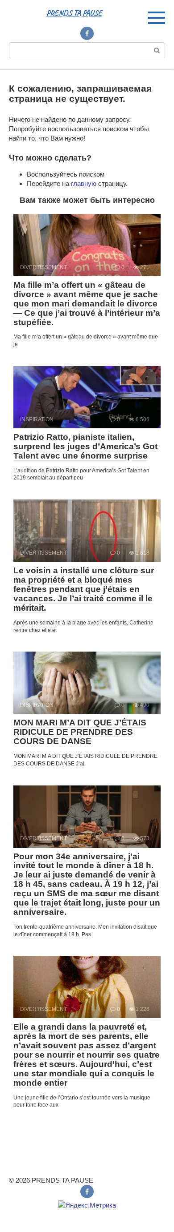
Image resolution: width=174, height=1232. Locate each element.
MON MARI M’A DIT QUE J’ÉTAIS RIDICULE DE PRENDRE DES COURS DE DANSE (79, 732)
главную (83, 183)
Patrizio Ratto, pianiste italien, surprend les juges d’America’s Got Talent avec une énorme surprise (85, 446)
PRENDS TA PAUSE (74, 13)
